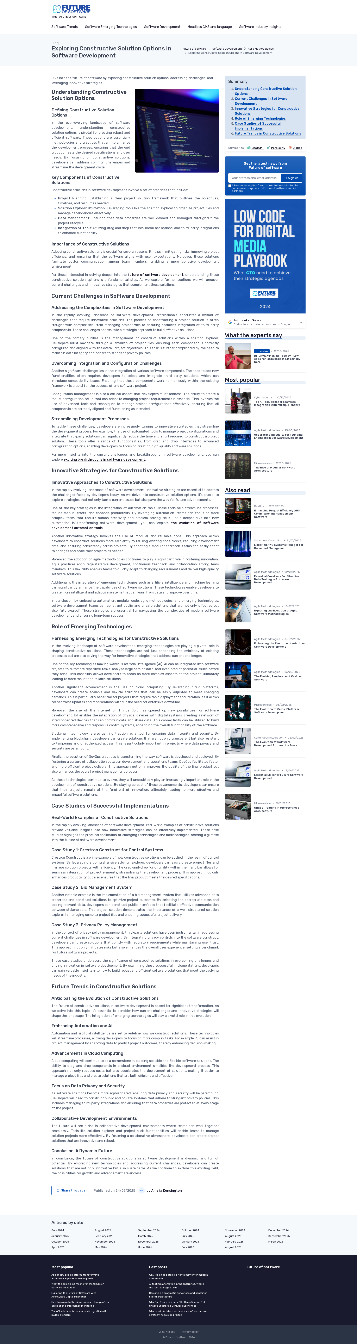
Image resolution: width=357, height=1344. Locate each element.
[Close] (253, 661)
